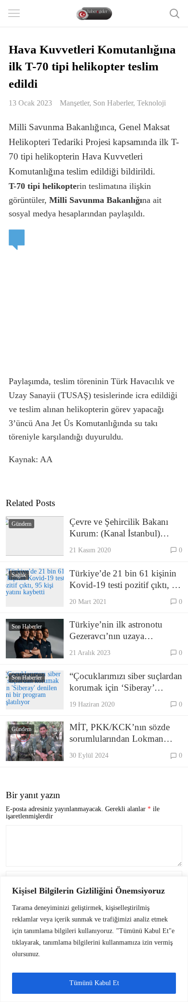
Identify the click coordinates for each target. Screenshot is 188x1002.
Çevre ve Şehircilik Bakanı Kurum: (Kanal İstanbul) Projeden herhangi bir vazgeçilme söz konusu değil (122, 528)
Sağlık (19, 575)
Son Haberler (113, 103)
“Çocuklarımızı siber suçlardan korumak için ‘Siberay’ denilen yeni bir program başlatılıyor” (125, 682)
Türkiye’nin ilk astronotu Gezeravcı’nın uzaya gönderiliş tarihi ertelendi (115, 630)
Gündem (21, 524)
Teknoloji (151, 103)
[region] (94, 939)
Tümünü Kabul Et (94, 983)
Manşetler (74, 103)
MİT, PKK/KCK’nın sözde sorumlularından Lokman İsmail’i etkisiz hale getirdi (119, 733)
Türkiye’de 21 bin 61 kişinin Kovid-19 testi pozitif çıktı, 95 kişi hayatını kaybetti (125, 579)
